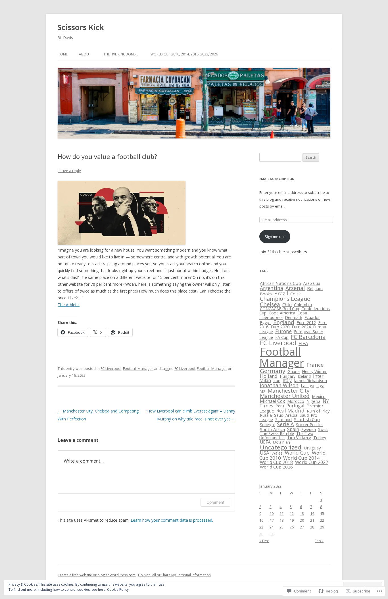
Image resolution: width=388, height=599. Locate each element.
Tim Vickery (299, 437)
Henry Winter (314, 371)
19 (292, 520)
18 (281, 520)
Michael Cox (272, 401)
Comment (215, 502)
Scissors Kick (81, 27)
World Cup (297, 452)
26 (292, 527)
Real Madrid (290, 410)
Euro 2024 (301, 326)
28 (312, 527)
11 (281, 513)
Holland (269, 376)
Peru (280, 406)
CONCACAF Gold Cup (279, 308)
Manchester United (285, 396)
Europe (283, 331)
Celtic (295, 294)
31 (272, 533)
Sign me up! (275, 236)
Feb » (319, 540)
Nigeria (313, 401)
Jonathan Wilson (279, 385)
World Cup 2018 (276, 462)
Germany (272, 371)
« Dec (264, 540)
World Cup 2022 (311, 462)
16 (261, 520)
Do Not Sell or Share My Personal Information (174, 575)
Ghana (293, 371)
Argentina (271, 288)
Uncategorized (280, 447)
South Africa (272, 429)
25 (281, 527)
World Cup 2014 (301, 458)
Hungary (287, 376)
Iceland (304, 376)
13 (302, 513)
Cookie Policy (118, 589)
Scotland (283, 419)
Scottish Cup (307, 419)
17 (272, 520)
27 (302, 527)
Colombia (303, 304)
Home (63, 54)
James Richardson (310, 380)
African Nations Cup (280, 283)
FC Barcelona (308, 337)
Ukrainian (281, 442)
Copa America (282, 313)
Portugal (295, 406)
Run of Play (318, 411)
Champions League (285, 298)
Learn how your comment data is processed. (172, 520)
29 (322, 527)
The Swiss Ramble (277, 433)
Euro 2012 (306, 322)
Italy (287, 380)
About (85, 54)
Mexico (319, 396)
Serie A (285, 424)
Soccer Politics (309, 424)
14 (312, 513)
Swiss (323, 429)
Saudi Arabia (285, 415)
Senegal (267, 424)
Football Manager (138, 368)
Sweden (308, 429)
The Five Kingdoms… (120, 54)
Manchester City (288, 390)
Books (266, 294)
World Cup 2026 (276, 467)
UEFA (265, 442)
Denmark (293, 317)
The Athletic (69, 304)
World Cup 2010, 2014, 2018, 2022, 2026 (184, 54)
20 (302, 520)
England (283, 322)
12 (292, 513)
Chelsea (270, 304)
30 (261, 533)
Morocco (295, 401)
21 (312, 520)
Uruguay (312, 448)
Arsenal (295, 288)
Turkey (319, 437)
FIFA (303, 343)
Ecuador (312, 317)
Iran (276, 380)
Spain (293, 429)
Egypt (265, 322)
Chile (287, 304)
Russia (266, 415)
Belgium (315, 288)
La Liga (307, 385)
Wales (277, 453)
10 (272, 513)
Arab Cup (311, 283)
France (315, 364)
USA (264, 452)
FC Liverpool (111, 368)
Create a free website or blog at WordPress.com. (97, 575)
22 (322, 520)
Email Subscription (277, 179)
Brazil (281, 293)
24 (272, 527)
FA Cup (282, 337)
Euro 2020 (280, 326)
